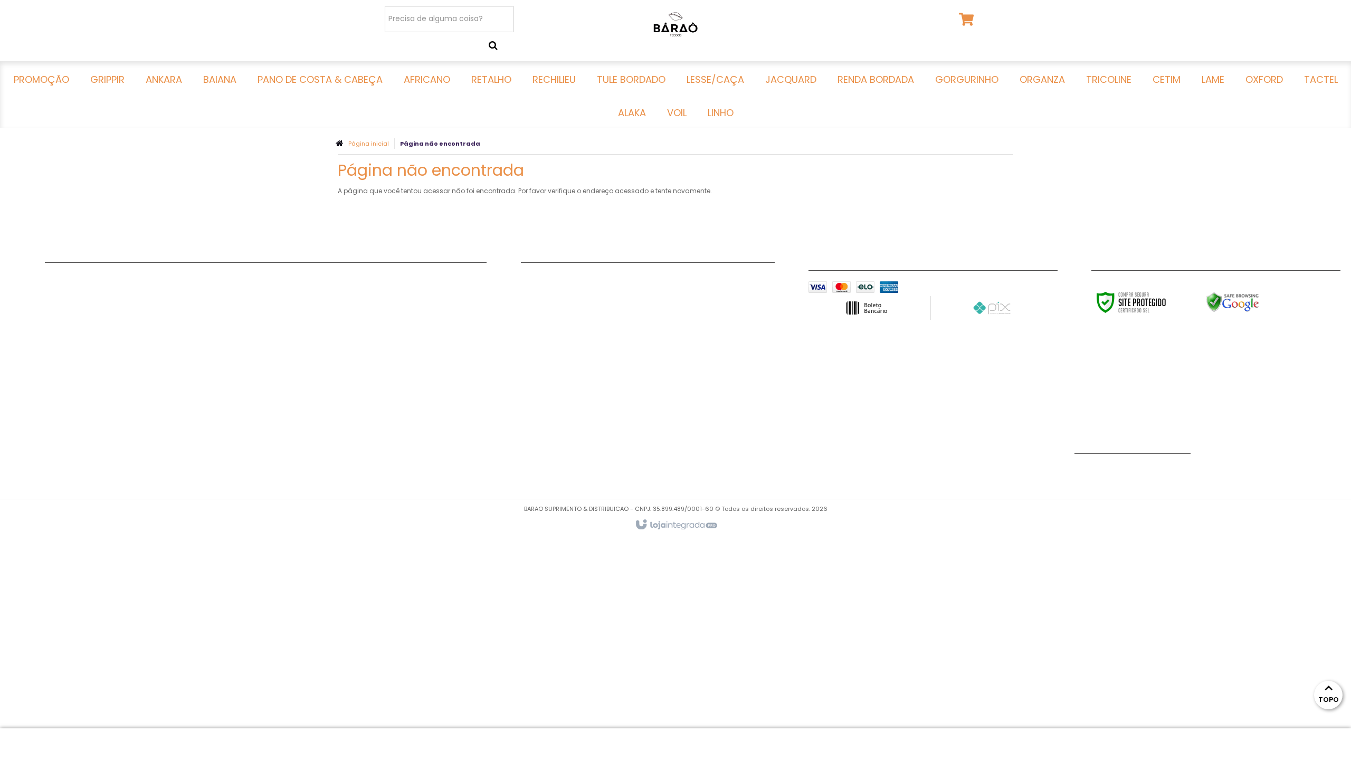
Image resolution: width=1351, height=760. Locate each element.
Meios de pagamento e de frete (581, 293)
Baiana (58, 319)
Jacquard (64, 411)
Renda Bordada (299, 279)
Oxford (282, 359)
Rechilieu (62, 372)
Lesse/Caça (68, 398)
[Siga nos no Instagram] (1122, 472)
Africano (61, 345)
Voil (276, 398)
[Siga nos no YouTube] (1087, 472)
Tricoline (285, 319)
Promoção (65, 279)
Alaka (280, 385)
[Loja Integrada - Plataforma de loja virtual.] (676, 525)
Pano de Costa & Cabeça (94, 332)
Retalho (60, 359)
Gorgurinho (291, 293)
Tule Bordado (71, 385)
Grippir (58, 293)
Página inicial (368, 143)
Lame (279, 345)
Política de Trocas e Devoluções (583, 306)
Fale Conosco (547, 279)
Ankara (59, 306)
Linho (278, 411)
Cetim (280, 332)
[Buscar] (493, 45)
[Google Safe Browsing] (1255, 302)
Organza (285, 306)
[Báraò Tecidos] (675, 24)
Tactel (281, 372)
